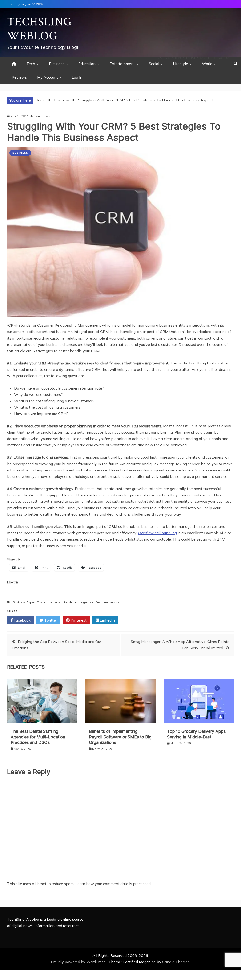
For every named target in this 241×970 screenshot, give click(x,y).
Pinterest (78, 620)
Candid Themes (176, 961)
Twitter (50, 620)
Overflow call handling (157, 532)
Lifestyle (180, 63)
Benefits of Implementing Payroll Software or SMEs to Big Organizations (120, 737)
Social (154, 63)
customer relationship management (69, 602)
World (207, 63)
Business (56, 63)
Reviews (19, 77)
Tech (30, 63)
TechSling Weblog (39, 29)
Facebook (22, 620)
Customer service (107, 602)
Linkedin (107, 620)
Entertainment (122, 63)
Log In (77, 77)
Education (87, 63)
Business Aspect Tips (28, 602)
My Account (47, 77)
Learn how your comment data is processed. (113, 883)
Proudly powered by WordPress (78, 961)
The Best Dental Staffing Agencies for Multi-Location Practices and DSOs (38, 737)
